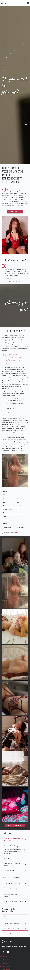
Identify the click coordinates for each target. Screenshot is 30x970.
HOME (5, 960)
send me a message (14, 450)
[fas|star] (3, 955)
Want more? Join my (7, 536)
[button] (28, 3)
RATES (5, 967)
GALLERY (6, 963)
